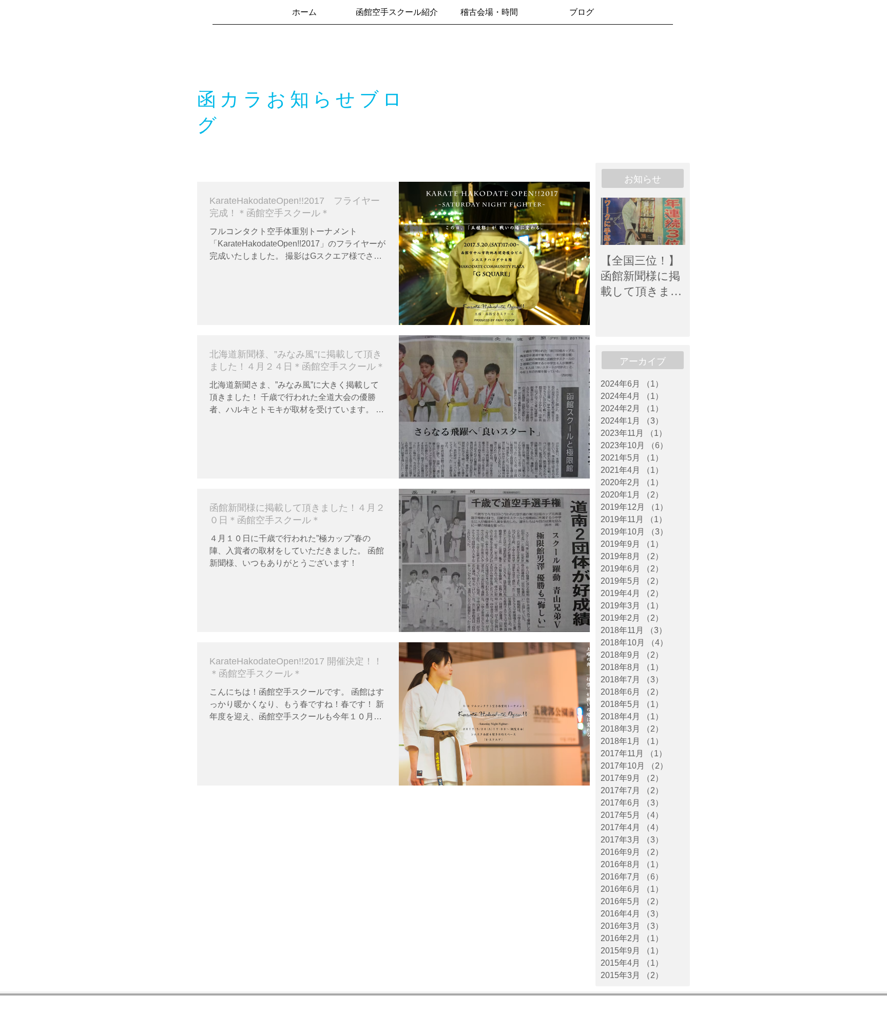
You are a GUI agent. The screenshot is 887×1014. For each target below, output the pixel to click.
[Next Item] (668, 221)
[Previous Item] (617, 221)
